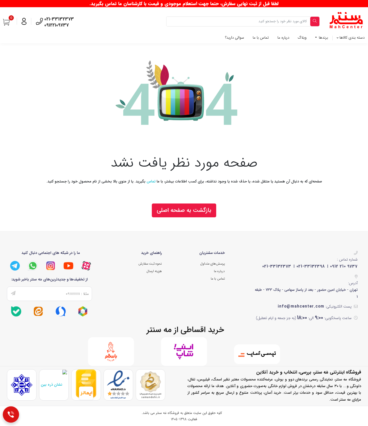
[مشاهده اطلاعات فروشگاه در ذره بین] (54, 384)
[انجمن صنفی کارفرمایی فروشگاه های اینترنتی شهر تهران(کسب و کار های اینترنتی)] (21, 385)
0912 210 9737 (344, 266)
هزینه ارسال (154, 271)
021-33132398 (310, 266)
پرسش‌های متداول (212, 263)
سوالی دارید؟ (234, 38)
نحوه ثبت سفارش (150, 263)
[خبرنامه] (13, 293)
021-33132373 (276, 266)
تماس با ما (261, 38)
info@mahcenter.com (301, 306)
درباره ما (283, 38)
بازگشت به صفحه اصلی (184, 210)
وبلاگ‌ (302, 38)
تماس (151, 181)
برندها (323, 38)
